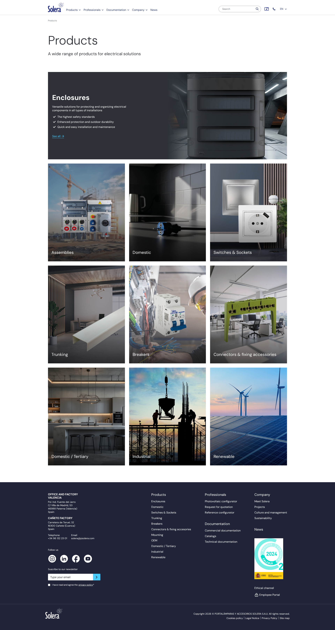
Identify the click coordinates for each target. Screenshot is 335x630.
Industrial (157, 551)
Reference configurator (219, 512)
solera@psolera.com (82, 538)
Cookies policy (234, 618)
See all (56, 136)
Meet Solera (262, 501)
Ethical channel (264, 588)
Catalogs (210, 536)
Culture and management (270, 512)
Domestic (157, 507)
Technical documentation (221, 542)
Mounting (157, 535)
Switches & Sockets (163, 512)
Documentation (116, 10)
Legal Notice (252, 618)
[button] (274, 9)
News (153, 10)
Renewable (158, 557)
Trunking (156, 518)
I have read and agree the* (73, 584)
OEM (154, 540)
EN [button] (282, 9)
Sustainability (263, 518)
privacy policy (86, 584)
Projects (259, 507)
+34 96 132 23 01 (57, 538)
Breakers (156, 524)
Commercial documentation (223, 530)
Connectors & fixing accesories (171, 529)
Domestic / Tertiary (163, 546)
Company (138, 10)
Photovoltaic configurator (221, 501)
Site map (285, 618)
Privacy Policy (269, 618)
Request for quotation (219, 507)
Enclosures (158, 501)
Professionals (92, 10)
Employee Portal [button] (269, 595)
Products (72, 10)
